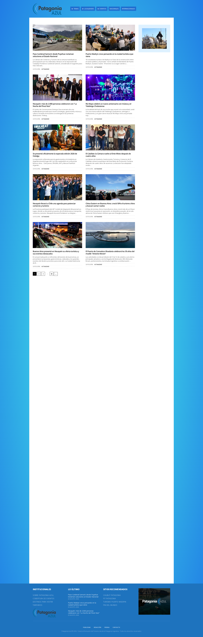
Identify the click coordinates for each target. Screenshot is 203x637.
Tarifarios (37, 605)
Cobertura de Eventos (43, 598)
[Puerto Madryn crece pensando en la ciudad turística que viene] (110, 38)
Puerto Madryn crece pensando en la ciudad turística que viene (109, 55)
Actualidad (45, 69)
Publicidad (87, 627)
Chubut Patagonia (112, 595)
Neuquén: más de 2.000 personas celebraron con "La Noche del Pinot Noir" (55, 105)
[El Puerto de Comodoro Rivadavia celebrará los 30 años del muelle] (110, 235)
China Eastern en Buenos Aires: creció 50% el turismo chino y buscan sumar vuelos (110, 204)
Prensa (106, 627)
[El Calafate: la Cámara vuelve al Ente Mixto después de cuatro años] (110, 137)
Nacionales (114, 9)
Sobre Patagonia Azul (43, 595)
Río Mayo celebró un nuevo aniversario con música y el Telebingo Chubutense (108, 105)
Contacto (116, 627)
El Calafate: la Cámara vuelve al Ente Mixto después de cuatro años (108, 154)
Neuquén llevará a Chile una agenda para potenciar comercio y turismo (54, 204)
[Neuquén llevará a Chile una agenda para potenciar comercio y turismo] (57, 187)
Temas (76, 9)
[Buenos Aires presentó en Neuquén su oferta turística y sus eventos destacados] (57, 235)
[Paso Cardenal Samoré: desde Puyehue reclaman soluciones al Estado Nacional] (57, 38)
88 (51, 274)
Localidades (89, 9)
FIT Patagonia (109, 598)
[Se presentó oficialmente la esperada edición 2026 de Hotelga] (57, 137)
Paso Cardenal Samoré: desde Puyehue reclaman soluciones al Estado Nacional (53, 55)
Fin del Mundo (110, 605)
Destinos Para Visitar (43, 602)
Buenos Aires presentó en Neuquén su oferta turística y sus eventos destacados (56, 252)
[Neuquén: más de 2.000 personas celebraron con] (57, 88)
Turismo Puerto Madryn (114, 602)
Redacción (97, 627)
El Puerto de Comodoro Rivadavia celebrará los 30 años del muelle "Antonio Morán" (110, 252)
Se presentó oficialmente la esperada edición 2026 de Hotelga (55, 154)
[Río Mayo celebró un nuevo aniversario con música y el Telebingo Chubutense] (110, 88)
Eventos (103, 9)
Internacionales (128, 9)
